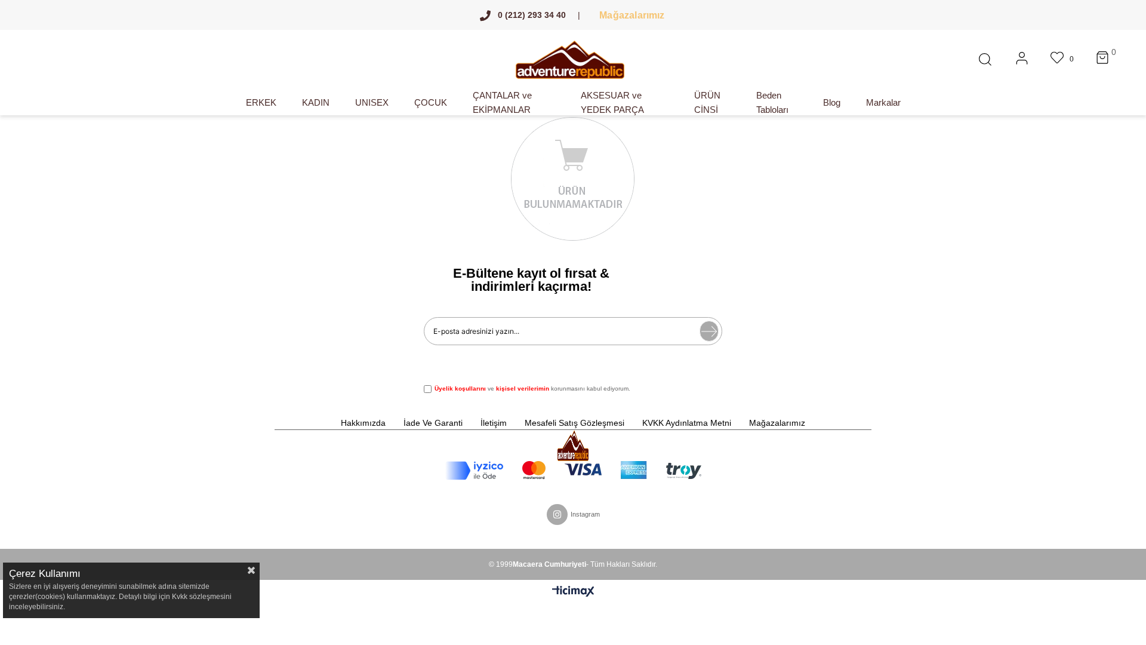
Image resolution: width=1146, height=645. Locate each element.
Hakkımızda (363, 423)
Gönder (709, 331)
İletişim (493, 423)
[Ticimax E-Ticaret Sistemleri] (573, 592)
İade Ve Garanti (433, 423)
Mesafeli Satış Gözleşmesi (574, 423)
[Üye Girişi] (1021, 59)
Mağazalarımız (631, 15)
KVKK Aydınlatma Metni (686, 423)
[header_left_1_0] (573, 445)
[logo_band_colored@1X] (573, 470)
